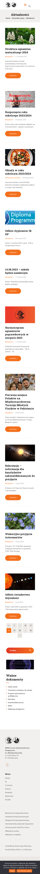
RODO (10, 706)
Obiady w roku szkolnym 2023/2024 (18, 172)
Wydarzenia (9, 796)
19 (15, 630)
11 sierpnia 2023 (20, 277)
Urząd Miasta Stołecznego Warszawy (18, 846)
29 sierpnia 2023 (20, 120)
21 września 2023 (21, 56)
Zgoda (12, 871)
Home (8, 18)
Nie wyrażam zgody (24, 871)
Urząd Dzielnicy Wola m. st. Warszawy (18, 850)
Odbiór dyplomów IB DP (18, 232)
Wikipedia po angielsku (13, 835)
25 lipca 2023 (19, 413)
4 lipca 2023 (19, 602)
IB (6, 782)
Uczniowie (17, 178)
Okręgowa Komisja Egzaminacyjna (17, 820)
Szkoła (7, 778)
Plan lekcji (11, 699)
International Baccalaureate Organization (19, 824)
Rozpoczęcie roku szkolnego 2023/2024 (18, 113)
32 (31, 630)
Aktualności (9, 56)
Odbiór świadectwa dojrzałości (17, 596)
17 (31, 625)
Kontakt (8, 800)
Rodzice (8, 789)
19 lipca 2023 (19, 483)
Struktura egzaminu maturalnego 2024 (18, 50)
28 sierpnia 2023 (20, 238)
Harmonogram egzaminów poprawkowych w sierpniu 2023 (16, 332)
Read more (13, 75)
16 (26, 625)
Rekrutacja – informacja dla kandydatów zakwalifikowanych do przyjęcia (20, 472)
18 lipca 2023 (19, 541)
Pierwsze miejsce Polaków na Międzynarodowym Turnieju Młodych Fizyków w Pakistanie (19, 401)
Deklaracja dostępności (16, 709)
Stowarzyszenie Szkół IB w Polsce (17, 827)
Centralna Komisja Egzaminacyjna (17, 817)
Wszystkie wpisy (18, 18)
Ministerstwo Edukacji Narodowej (16, 813)
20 (20, 630)
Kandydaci (8, 792)
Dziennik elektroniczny (15, 703)
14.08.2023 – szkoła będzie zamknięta (17, 271)
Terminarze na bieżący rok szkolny (20, 690)
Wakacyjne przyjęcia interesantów (18, 535)
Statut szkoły (12, 687)
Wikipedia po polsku (12, 831)
